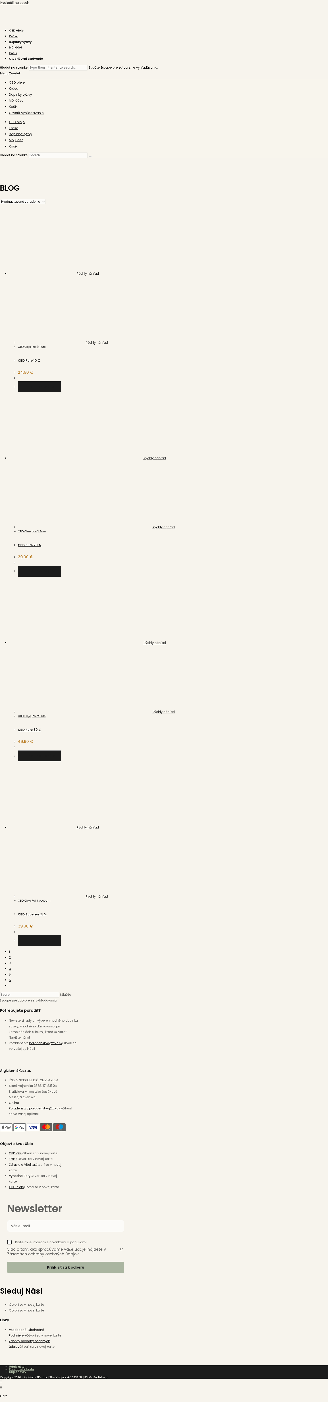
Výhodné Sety (20, 1176)
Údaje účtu (17, 1366)
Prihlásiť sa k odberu (65, 1267)
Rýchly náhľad (87, 273)
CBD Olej (15, 1153)
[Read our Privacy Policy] (121, 1249)
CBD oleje (17, 82)
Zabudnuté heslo (21, 1369)
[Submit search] (90, 156)
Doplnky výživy (20, 94)
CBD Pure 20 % (29, 545)
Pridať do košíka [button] (39, 386)
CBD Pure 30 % (29, 729)
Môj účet (16, 100)
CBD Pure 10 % (29, 360)
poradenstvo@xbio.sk (45, 1043)
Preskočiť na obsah (14, 2)
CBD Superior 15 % (32, 914)
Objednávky (17, 1372)
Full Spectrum (41, 900)
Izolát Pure (39, 347)
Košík (13, 106)
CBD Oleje (24, 347)
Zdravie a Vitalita (22, 1164)
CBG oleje (16, 1187)
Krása (13, 88)
